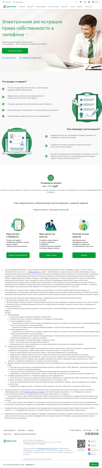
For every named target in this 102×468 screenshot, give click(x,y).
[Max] (86, 434)
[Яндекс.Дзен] (97, 434)
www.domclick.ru (35, 272)
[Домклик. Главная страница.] (10, 6)
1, (25, 34)
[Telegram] (89, 434)
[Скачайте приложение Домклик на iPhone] (93, 441)
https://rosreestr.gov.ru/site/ (34, 392)
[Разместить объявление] (89, 2)
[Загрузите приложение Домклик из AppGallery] (93, 449)
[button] (7, 2)
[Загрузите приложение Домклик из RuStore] (93, 453)
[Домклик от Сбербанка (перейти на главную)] (10, 442)
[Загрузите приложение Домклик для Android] (93, 445)
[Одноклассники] (92, 434)
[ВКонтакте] (94, 434)
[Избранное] (85, 2)
